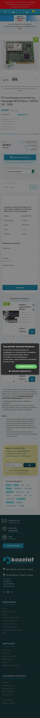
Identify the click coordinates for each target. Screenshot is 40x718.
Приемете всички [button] (26, 366)
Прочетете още (8, 362)
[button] (20, 371)
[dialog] (20, 359)
